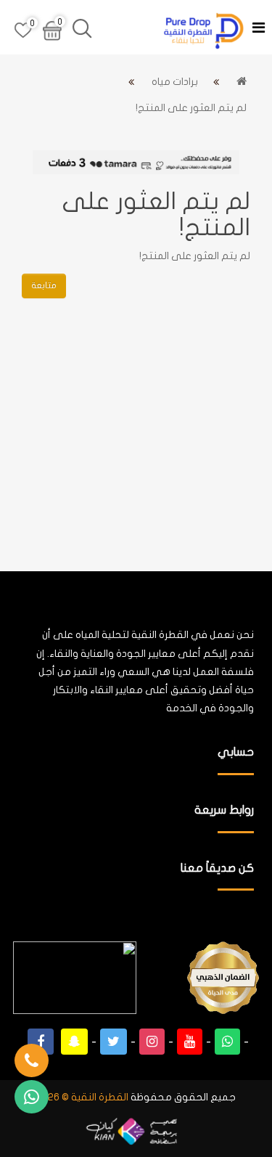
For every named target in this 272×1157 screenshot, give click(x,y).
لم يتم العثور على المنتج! (191, 107)
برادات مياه (175, 81)
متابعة (44, 285)
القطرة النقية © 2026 (82, 1097)
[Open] (258, 29)
